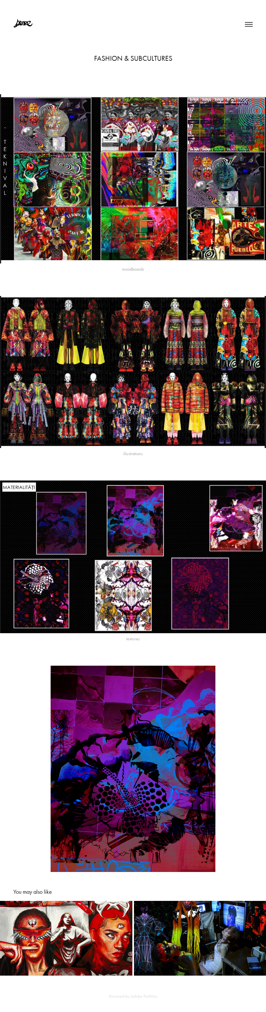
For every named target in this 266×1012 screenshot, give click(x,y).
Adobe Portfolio (143, 996)
